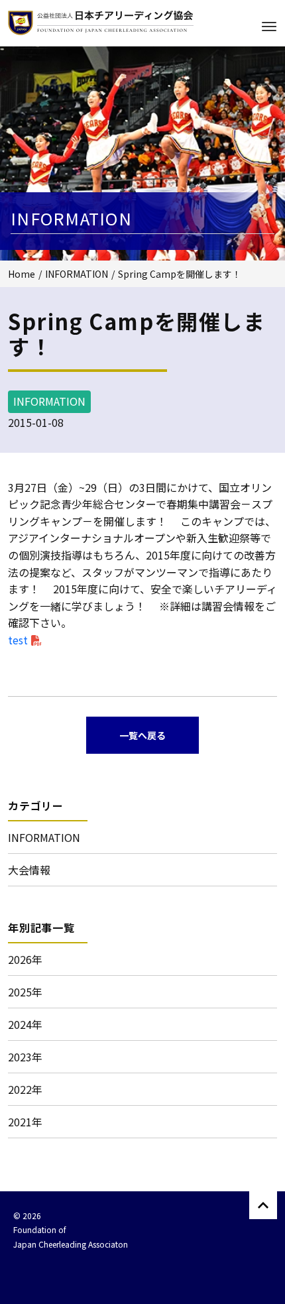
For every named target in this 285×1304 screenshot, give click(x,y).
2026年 (25, 959)
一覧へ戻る (142, 735)
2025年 (25, 992)
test (18, 640)
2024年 (25, 1024)
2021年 (25, 1122)
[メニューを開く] (269, 26)
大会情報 (29, 870)
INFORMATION (76, 273)
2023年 (25, 1057)
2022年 (25, 1089)
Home (21, 273)
